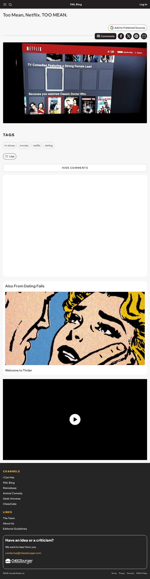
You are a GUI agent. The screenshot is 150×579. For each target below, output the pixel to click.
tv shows (10, 145)
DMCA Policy (141, 573)
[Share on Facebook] (121, 36)
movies (24, 145)
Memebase (9, 488)
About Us (8, 523)
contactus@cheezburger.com (23, 553)
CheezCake (9, 504)
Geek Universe (11, 498)
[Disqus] (75, 227)
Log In (143, 4)
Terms (114, 573)
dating (49, 145)
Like (11, 156)
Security (130, 573)
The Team (9, 518)
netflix (36, 145)
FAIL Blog (76, 4)
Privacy (122, 573)
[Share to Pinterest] (136, 36)
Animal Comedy (12, 493)
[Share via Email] (144, 36)
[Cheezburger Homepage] (75, 562)
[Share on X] (128, 36)
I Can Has (8, 477)
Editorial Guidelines (15, 528)
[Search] (10, 4)
